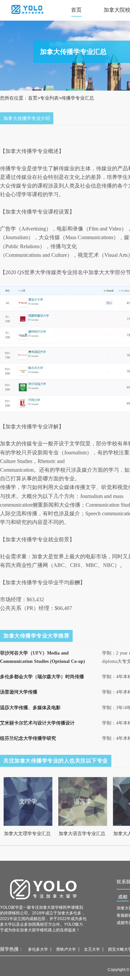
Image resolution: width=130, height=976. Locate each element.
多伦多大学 (38, 949)
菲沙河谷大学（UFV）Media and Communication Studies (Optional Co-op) (42, 657)
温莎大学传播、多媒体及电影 (30, 707)
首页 (76, 10)
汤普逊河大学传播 (18, 692)
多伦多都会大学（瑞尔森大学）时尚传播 (42, 676)
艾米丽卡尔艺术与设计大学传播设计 (37, 723)
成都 (122, 896)
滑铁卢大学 (66, 949)
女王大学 (92, 949)
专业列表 (49, 98)
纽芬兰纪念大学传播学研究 (28, 738)
